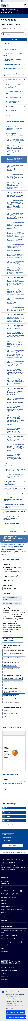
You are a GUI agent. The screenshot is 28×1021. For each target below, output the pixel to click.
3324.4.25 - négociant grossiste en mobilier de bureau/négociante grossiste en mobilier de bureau (15, 363)
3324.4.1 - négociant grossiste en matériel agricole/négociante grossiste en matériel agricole (15, 140)
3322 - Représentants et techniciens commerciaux (12, 101)
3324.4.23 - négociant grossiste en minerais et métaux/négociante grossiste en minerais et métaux (15, 344)
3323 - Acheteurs (10, 106)
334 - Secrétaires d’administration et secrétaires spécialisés (14, 470)
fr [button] (25, 5)
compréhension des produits (11, 713)
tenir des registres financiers (10, 695)
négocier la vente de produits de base (13, 675)
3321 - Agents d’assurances (13, 97)
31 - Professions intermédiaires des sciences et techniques (13, 69)
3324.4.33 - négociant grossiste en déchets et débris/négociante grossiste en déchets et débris (15, 438)
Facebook (8, 812)
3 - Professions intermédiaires (11, 64)
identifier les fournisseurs (10, 665)
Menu (1, 15)
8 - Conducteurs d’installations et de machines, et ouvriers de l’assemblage (13, 518)
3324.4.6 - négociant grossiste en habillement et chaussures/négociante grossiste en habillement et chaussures (15, 185)
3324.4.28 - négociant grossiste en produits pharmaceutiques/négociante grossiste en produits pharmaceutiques (15, 391)
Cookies (3, 973)
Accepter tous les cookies (15, 1012)
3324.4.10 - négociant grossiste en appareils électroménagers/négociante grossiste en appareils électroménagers (15, 225)
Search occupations (13, 31)
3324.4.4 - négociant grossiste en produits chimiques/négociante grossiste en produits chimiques (15, 167)
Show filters (7, 43)
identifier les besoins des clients (11, 662)
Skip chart (14, 734)
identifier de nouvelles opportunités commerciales (12, 658)
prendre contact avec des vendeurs (12, 685)
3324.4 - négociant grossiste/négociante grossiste (14, 134)
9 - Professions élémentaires (11, 523)
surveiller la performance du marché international (12, 691)
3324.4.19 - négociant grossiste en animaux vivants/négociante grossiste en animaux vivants (15, 309)
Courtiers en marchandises (8, 549)
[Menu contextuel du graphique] (23, 733)
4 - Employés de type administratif (13, 493)
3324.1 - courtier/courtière (13, 116)
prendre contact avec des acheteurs (12, 681)
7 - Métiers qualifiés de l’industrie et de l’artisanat (13, 512)
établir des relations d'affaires (11, 698)
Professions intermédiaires (8, 544)
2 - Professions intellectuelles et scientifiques (12, 60)
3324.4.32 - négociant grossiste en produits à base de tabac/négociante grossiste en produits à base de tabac (15, 430)
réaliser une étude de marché (11, 688)
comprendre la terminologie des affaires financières (13, 654)
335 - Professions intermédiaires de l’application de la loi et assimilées (14, 476)
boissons (6, 710)
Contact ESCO (5, 882)
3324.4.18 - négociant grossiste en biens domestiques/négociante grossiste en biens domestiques (15, 300)
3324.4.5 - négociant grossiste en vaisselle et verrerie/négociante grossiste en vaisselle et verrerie (15, 177)
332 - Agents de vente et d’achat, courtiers (14, 92)
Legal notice (4, 979)
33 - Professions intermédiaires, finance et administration (12, 80)
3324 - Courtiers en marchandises (10, 111)
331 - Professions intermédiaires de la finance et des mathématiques (14, 86)
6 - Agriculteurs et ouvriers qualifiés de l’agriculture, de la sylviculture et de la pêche (13, 506)
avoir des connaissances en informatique (14, 650)
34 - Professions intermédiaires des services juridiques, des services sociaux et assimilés (13, 483)
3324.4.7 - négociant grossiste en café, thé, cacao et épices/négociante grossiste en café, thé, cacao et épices (15, 194)
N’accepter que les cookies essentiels (16, 1017)
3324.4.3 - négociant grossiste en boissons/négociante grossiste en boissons (15, 160)
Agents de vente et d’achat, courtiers (11, 548)
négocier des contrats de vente (11, 672)
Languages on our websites (9, 970)
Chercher (14, 39)
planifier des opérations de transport (12, 678)
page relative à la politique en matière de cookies (15, 996)
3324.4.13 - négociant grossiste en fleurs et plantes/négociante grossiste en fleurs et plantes (15, 256)
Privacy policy (5, 976)
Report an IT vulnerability (8, 967)
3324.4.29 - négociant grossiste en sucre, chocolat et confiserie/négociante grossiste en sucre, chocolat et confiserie (15, 400)
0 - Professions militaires (10, 49)
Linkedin (8, 816)
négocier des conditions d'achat (11, 668)
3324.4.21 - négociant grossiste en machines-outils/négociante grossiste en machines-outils (15, 327)
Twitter (7, 807)
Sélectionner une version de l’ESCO (11, 24)
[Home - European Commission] (5, 5)
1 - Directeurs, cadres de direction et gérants (13, 54)
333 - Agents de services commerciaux (11, 464)
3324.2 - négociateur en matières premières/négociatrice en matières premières (15, 121)
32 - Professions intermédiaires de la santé (13, 74)
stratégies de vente (8, 716)
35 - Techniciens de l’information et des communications (13, 489)
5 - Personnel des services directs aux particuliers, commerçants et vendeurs (13, 499)
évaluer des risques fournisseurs (12, 702)
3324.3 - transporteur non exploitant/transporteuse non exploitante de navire (14, 128)
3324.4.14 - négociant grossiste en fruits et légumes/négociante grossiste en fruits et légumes (15, 262)
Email (7, 820)
